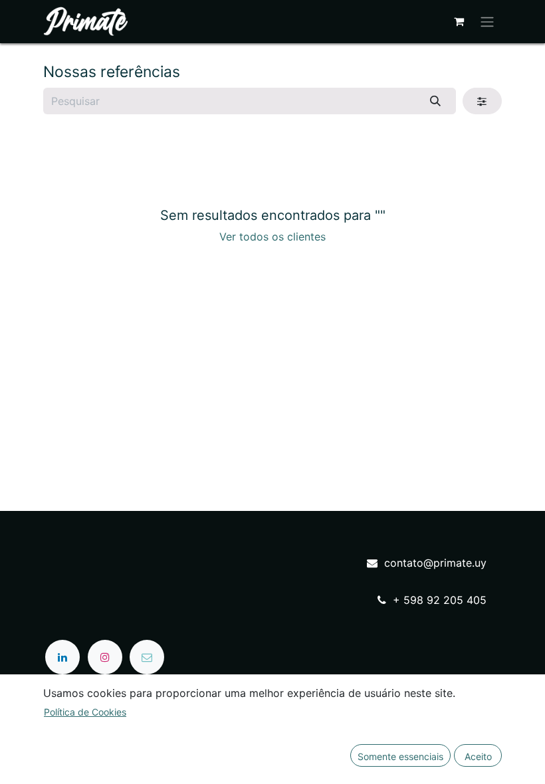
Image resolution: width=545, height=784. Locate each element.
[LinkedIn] (62, 657)
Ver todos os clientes (272, 236)
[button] (400, 755)
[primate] (147, 657)
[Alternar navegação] (487, 22)
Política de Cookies (85, 712)
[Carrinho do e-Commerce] (459, 21)
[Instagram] (105, 657)
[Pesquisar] (435, 101)
